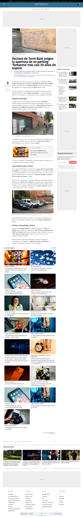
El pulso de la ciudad (13, 498)
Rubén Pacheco (7, 85)
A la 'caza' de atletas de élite (32, 1)
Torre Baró (12, 441)
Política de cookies (47, 504)
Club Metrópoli (29, 508)
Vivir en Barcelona (13, 496)
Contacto (44, 496)
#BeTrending (11, 510)
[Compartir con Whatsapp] (41, 513)
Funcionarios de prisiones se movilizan (44, 1)
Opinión (10, 506)
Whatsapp (61, 504)
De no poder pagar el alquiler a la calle (20, 1)
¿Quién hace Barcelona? (14, 500)
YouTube (61, 502)
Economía (10, 504)
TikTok (60, 500)
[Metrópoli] (41, 4)
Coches (7, 441)
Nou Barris (14, 56)
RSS (43, 498)
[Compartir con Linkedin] (45, 513)
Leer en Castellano (4, 6)
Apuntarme (72, 162)
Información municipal (14, 508)
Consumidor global (30, 504)
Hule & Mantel (28, 506)
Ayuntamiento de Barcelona (27, 441)
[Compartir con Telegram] (48, 513)
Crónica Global (29, 494)
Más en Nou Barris (8, 447)
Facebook (61, 496)
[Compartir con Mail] (51, 513)
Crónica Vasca (28, 496)
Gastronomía (11, 502)
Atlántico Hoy (28, 502)
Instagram (61, 498)
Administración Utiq (47, 506)
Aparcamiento (18, 441)
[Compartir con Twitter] (38, 513)
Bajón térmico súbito (64, 1)
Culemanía (27, 498)
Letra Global (28, 500)
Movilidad (10, 494)
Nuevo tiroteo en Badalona (55, 1)
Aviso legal (45, 500)
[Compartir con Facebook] (35, 513)
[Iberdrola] (47, 9)
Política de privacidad (47, 502)
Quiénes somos (46, 494)
